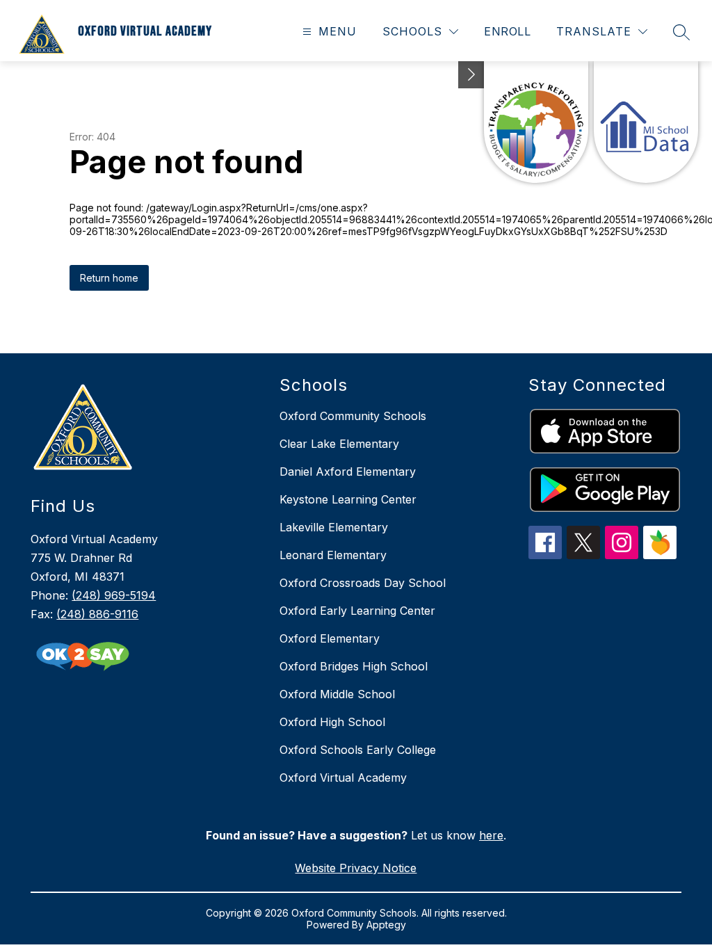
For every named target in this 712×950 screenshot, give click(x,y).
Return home (109, 278)
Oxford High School (332, 722)
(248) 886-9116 (97, 614)
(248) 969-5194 (114, 595)
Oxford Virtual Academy (343, 777)
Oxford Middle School (337, 694)
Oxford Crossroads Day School (363, 583)
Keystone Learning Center (348, 499)
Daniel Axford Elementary (348, 471)
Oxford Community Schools (353, 416)
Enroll (507, 31)
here (491, 835)
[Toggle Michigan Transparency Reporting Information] (471, 74)
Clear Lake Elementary (339, 444)
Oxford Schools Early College (358, 750)
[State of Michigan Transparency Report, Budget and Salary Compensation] (536, 122)
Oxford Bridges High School (354, 666)
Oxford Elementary (330, 638)
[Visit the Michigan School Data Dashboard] (646, 122)
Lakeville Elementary (334, 527)
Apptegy (386, 925)
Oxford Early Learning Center (357, 611)
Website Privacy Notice (355, 868)
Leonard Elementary (333, 555)
